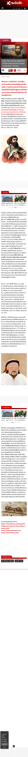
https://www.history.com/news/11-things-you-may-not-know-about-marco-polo (13, 526)
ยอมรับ (4, 744)
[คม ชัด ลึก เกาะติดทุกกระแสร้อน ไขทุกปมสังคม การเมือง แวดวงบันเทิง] (14, 3)
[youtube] (19, 8)
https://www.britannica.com (11, 530)
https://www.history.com (10, 533)
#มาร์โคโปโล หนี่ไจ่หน (7, 561)
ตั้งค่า (4, 747)
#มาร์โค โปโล (18, 561)
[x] (16, 8)
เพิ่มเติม (5, 741)
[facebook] (14, 8)
